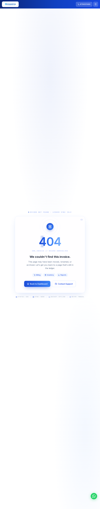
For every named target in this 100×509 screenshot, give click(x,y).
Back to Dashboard (38, 284)
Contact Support (65, 284)
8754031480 (85, 4)
